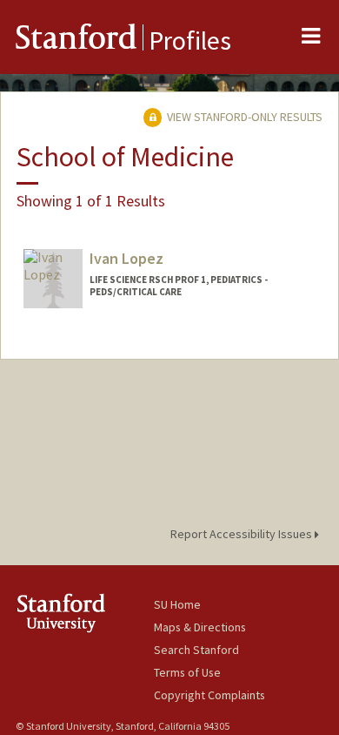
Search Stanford (196, 649)
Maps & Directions (200, 627)
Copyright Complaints (209, 695)
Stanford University (85, 612)
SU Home (177, 604)
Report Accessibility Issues (242, 534)
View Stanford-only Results (243, 117)
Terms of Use (187, 672)
